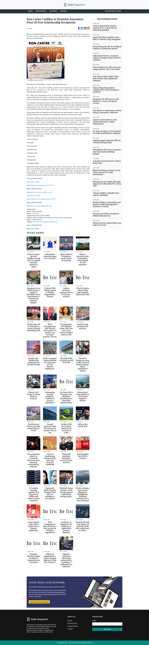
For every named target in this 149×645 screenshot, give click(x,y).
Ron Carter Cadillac (33, 182)
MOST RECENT (41, 11)
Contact (70, 629)
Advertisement (73, 626)
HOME (30, 11)
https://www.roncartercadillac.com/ (39, 192)
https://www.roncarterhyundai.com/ (39, 206)
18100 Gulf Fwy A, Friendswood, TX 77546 (41, 199)
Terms (70, 620)
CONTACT (63, 11)
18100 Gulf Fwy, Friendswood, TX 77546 (40, 185)
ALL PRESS (53, 11)
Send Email (35, 213)
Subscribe (107, 629)
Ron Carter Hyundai (33, 195)
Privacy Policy (72, 623)
